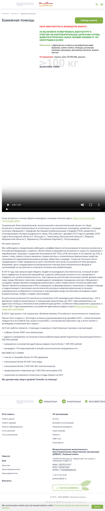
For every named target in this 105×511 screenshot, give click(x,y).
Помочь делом (8, 419)
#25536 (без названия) (46, 4)
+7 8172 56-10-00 (59, 475)
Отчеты (55, 419)
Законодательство (10, 473)
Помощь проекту (89, 20)
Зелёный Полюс (50, 401)
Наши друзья (58, 443)
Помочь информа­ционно (12, 427)
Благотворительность (11, 469)
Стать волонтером (9, 435)
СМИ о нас (56, 439)
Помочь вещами (9, 423)
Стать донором (8, 431)
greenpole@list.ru (59, 479)
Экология (6, 465)
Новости (6, 456)
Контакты (7, 481)
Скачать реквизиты (69, 488)
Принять (97, 507)
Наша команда (58, 431)
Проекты (56, 435)
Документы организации (63, 423)
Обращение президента (62, 427)
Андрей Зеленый (74, 401)
